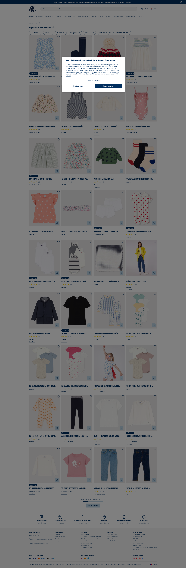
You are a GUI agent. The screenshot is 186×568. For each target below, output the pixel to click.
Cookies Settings (94, 81)
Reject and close (78, 86)
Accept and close (108, 86)
